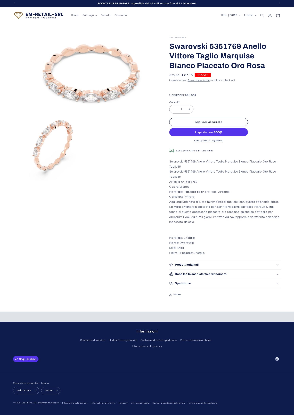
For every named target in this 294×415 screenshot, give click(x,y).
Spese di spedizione (199, 80)
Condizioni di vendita (92, 340)
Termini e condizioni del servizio (169, 403)
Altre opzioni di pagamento (208, 141)
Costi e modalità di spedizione (159, 340)
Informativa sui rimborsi (103, 403)
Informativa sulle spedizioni (203, 403)
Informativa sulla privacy (147, 346)
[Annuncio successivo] (280, 3)
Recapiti (123, 403)
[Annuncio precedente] (14, 3)
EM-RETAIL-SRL (30, 403)
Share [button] (177, 294)
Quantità (174, 102)
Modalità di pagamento (123, 340)
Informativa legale (140, 403)
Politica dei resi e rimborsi (195, 340)
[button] (89, 15)
